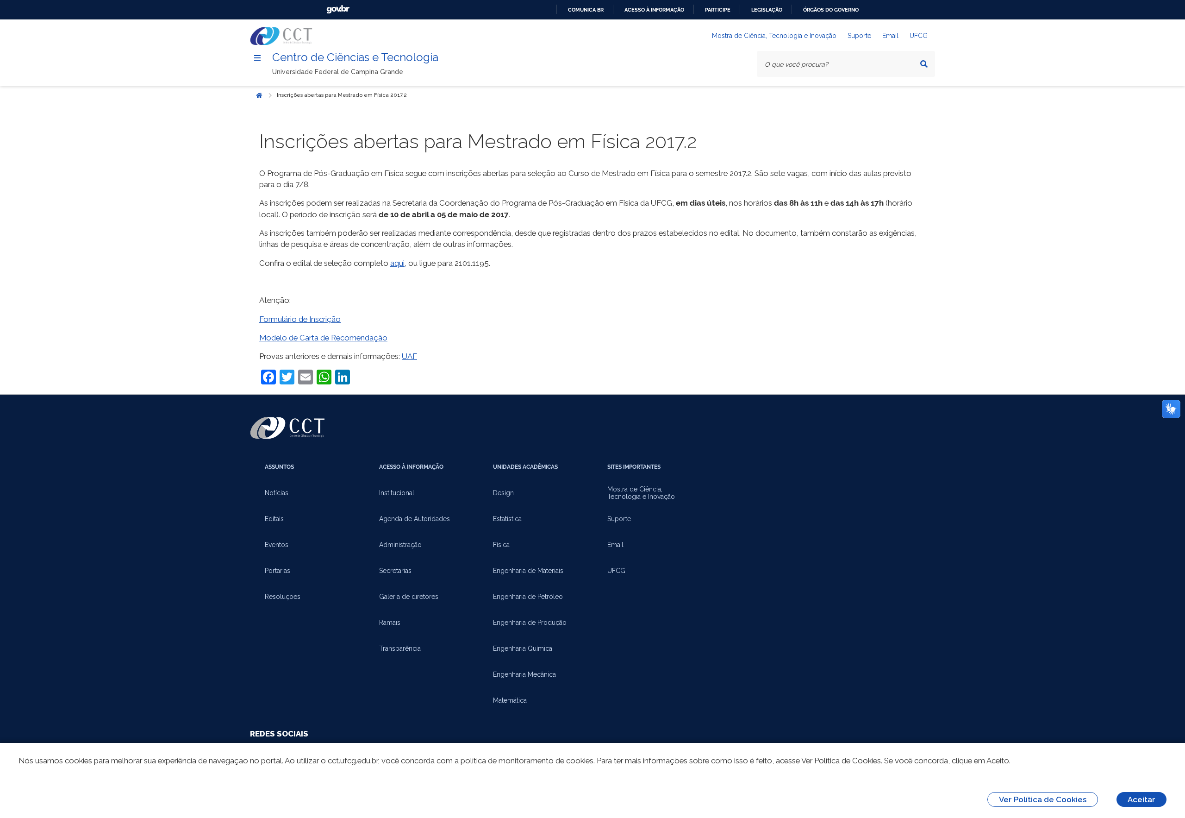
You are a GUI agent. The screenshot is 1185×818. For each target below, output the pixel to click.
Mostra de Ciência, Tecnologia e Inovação (774, 35)
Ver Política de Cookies (1042, 799)
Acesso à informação (654, 9)
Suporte (859, 35)
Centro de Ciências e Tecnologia (355, 57)
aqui (397, 263)
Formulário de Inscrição (300, 319)
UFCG (919, 35)
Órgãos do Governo (831, 9)
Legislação (766, 9)
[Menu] (257, 57)
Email (890, 35)
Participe (717, 9)
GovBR (337, 9)
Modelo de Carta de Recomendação (323, 337)
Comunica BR (586, 9)
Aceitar (1141, 799)
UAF (409, 356)
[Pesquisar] (924, 64)
